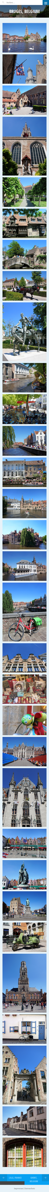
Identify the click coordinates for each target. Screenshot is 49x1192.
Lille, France (15, 1177)
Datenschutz (29, 1188)
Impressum (18, 1188)
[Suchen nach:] (16, 2)
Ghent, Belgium (34, 1179)
